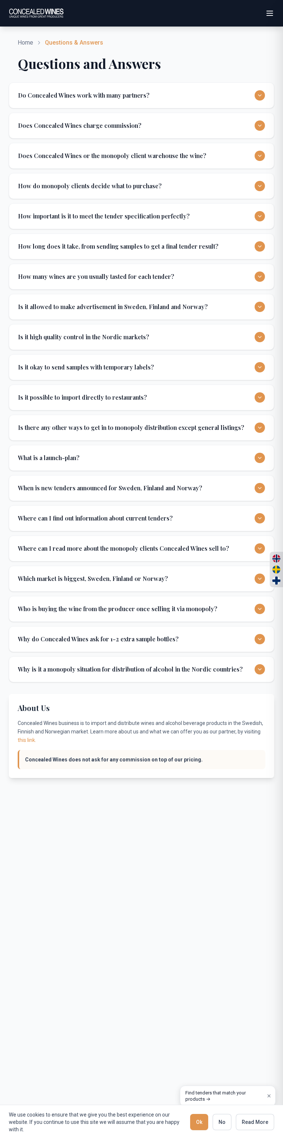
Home (25, 42)
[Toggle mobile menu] (269, 13)
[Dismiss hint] (269, 1096)
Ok (199, 1122)
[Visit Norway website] (276, 558)
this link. (27, 740)
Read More (255, 1122)
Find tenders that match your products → (215, 1096)
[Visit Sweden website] (276, 569)
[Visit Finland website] (276, 580)
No (222, 1122)
